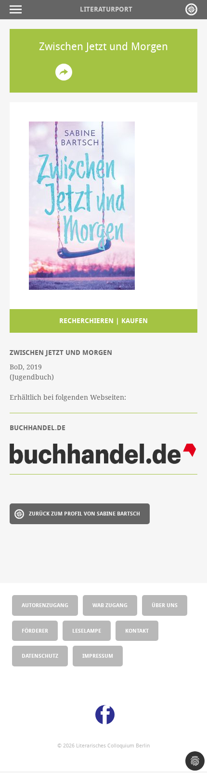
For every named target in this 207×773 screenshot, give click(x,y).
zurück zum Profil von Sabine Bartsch (84, 513)
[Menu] (18, 9)
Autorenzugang (45, 605)
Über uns (165, 605)
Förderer (35, 630)
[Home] (191, 9)
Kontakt (137, 630)
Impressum (97, 655)
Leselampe (86, 630)
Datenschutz (40, 655)
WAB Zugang (110, 605)
